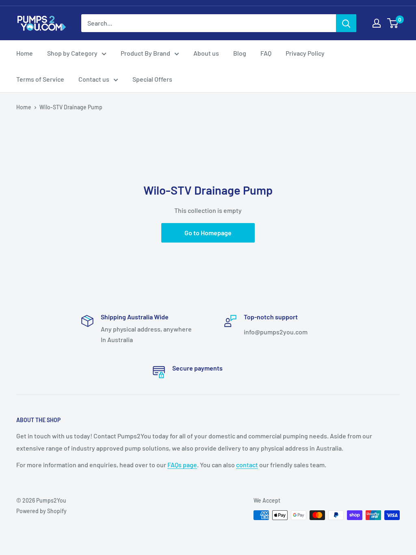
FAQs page (182, 464)
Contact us (93, 79)
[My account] (377, 23)
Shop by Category (72, 53)
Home (24, 53)
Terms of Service (40, 79)
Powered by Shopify (41, 510)
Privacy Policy (305, 53)
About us (206, 53)
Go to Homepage (208, 232)
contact (247, 464)
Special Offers (152, 79)
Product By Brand (145, 53)
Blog (239, 53)
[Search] (346, 23)
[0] (393, 23)
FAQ (265, 53)
